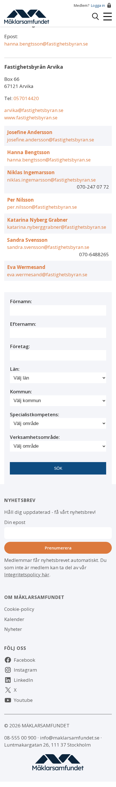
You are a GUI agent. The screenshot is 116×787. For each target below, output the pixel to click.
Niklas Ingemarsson (31, 172)
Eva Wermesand (26, 267)
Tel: (9, 98)
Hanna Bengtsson (28, 152)
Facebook (24, 660)
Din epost (14, 522)
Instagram (25, 670)
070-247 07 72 (93, 187)
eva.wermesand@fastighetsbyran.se (47, 274)
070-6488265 (94, 254)
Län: (14, 369)
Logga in (98, 5)
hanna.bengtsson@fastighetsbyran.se (46, 43)
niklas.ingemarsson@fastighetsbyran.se (51, 179)
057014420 (26, 98)
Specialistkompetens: (34, 414)
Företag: (20, 346)
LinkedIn (23, 680)
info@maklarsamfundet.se (69, 737)
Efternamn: (23, 324)
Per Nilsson (20, 200)
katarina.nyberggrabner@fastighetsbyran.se (56, 227)
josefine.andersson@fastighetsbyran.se (50, 139)
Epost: (11, 36)
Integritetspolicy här (26, 574)
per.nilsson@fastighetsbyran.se (42, 207)
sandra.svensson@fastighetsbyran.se (48, 247)
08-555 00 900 (20, 737)
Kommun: (21, 391)
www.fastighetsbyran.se (30, 117)
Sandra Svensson (27, 240)
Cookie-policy (19, 609)
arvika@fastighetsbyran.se (33, 110)
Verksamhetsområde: (35, 437)
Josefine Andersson (29, 132)
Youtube (23, 700)
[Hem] (26, 16)
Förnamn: (21, 301)
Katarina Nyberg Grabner (37, 220)
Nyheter (13, 629)
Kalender (14, 619)
